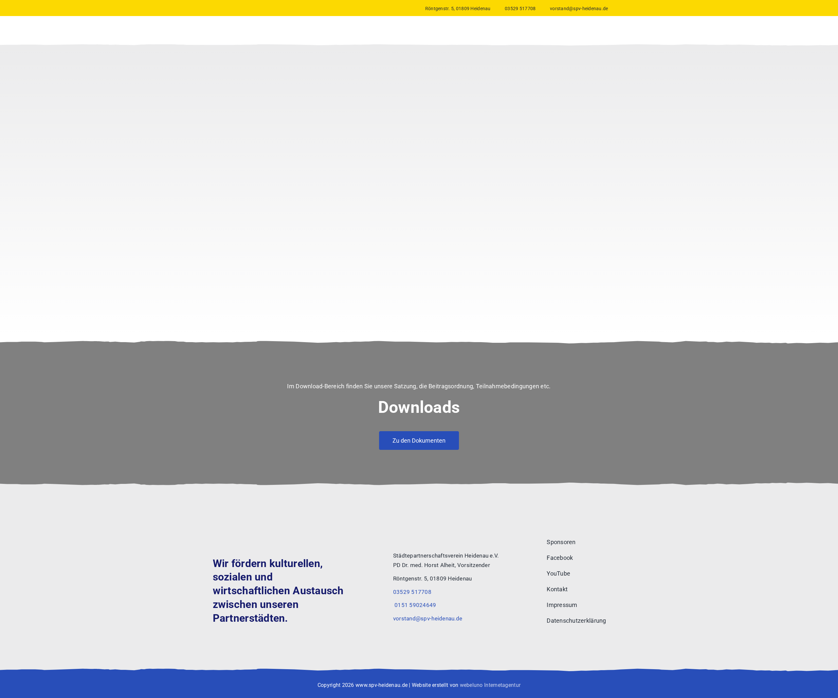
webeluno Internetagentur (490, 685)
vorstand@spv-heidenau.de (579, 8)
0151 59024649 (414, 605)
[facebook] (613, 8)
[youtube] (623, 8)
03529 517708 (520, 8)
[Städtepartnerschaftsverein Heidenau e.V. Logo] (236, 524)
